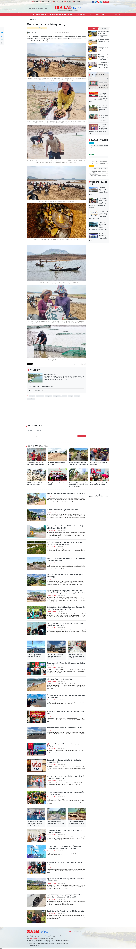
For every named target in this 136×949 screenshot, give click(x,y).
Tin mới (104, 28)
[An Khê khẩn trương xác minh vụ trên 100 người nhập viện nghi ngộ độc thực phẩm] (92, 64)
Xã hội (102, 14)
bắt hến (64, 396)
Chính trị (43, 14)
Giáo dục (66, 14)
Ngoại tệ (91, 154)
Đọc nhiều (93, 28)
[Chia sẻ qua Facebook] (2, 29)
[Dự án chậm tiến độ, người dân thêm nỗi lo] (92, 41)
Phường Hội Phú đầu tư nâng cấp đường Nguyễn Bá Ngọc (56, 823)
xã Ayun (32, 396)
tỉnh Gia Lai (48, 396)
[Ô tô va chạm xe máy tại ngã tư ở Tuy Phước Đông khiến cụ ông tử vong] (36, 700)
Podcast (49, 1)
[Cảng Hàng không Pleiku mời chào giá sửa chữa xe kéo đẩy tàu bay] (93, 189)
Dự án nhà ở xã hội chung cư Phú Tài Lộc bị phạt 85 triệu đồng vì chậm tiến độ (65, 527)
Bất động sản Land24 (100, 494)
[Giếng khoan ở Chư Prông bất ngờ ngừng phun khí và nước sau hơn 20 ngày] (77, 814)
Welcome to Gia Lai (58, 1)
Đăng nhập (106, 1)
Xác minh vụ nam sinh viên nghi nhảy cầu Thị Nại (64, 728)
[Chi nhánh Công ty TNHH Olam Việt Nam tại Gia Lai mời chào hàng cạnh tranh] (93, 213)
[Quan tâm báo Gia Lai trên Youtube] (98, 2)
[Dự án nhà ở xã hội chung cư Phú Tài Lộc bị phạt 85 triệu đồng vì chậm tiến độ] (36, 531)
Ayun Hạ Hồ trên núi (50, 374)
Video (29, 1)
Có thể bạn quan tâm (38, 446)
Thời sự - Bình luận (53, 14)
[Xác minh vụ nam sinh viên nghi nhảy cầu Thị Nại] (36, 733)
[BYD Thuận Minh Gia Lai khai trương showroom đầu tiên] (93, 235)
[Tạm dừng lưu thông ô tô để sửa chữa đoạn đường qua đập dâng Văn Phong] (36, 563)
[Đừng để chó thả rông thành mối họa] (36, 684)
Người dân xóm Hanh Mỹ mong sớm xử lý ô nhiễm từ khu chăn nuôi (65, 880)
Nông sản (92, 143)
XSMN (106, 494)
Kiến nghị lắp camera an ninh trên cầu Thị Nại (35, 655)
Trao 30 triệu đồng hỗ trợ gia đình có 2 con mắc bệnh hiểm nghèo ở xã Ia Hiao (65, 777)
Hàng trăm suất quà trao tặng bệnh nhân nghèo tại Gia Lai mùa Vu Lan (103, 57)
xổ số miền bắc (92, 494)
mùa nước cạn (31, 398)
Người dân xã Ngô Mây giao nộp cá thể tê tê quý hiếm (65, 911)
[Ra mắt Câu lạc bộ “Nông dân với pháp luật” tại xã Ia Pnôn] (36, 749)
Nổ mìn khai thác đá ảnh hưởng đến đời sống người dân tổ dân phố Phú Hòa (65, 624)
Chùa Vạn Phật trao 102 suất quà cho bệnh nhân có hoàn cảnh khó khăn (64, 831)
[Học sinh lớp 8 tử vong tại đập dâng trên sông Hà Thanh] (56, 647)
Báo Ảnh (36, 1)
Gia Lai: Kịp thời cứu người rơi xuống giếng (103, 48)
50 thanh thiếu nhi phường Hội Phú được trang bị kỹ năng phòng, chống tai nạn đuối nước (35, 823)
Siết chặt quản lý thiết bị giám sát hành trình (62, 510)
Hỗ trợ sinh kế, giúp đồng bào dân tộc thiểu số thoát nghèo (103, 108)
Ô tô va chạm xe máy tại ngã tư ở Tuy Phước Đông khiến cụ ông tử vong (66, 696)
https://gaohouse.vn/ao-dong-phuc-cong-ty (98, 496)
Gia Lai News (119, 14)
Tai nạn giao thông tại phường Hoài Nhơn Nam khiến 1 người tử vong (103, 34)
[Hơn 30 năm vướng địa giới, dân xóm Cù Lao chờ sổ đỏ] (36, 499)
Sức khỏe (72, 14)
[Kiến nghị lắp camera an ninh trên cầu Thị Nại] (36, 647)
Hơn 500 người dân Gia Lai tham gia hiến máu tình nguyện (99, 483)
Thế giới (38, 14)
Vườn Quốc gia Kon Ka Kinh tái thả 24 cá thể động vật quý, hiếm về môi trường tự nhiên (66, 608)
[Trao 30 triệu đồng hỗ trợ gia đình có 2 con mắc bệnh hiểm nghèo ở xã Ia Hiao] (36, 781)
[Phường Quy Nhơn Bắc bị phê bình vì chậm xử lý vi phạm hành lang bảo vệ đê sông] (78, 475)
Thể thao (108, 14)
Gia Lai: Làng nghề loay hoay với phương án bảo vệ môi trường (76, 656)
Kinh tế (61, 14)
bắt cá (70, 396)
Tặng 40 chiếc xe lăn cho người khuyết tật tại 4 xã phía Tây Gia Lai (98, 85)
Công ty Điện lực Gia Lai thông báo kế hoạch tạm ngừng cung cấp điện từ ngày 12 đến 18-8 (64, 847)
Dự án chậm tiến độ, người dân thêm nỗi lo (103, 41)
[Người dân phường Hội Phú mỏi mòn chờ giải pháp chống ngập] (36, 580)
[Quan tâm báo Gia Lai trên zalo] (96, 2)
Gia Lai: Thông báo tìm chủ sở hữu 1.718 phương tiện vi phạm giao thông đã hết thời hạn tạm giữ (98, 203)
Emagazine (68, 1)
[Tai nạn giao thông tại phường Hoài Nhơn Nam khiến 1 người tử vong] (92, 33)
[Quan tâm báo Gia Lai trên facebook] (93, 2)
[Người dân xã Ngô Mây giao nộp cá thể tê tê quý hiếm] (36, 916)
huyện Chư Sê (40, 396)
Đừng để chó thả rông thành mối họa (60, 679)
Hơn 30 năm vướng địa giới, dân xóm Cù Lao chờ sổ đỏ (66, 493)
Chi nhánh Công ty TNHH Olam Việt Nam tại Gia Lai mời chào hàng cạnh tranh (98, 215)
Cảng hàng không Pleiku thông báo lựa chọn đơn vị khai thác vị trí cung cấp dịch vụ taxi (98, 226)
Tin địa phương (98, 75)
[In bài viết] (2, 43)
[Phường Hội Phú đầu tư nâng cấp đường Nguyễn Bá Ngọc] (56, 814)
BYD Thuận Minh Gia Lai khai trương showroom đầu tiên (98, 237)
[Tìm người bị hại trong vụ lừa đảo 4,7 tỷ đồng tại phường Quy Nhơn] (36, 765)
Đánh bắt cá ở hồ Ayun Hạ (36, 391)
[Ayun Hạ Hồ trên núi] (35, 377)
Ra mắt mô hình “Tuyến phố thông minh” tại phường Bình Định (66, 664)
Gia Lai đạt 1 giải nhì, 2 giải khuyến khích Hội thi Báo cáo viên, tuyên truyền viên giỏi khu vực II (98, 129)
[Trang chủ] (28, 14)
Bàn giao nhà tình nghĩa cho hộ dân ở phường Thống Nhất (65, 713)
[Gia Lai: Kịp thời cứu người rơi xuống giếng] (92, 49)
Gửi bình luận (82, 436)
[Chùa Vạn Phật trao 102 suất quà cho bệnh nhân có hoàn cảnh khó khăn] (36, 835)
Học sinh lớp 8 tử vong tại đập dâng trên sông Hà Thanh (55, 656)
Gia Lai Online (37, 931)
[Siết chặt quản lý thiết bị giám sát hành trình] (36, 515)
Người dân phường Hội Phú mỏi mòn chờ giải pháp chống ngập (65, 576)
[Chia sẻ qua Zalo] (2, 32)
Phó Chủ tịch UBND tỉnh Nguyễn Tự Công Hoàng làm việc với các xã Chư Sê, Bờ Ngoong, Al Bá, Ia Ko (98, 97)
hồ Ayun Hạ (57, 396)
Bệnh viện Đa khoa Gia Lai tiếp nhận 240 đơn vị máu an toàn (66, 864)
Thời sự (32, 14)
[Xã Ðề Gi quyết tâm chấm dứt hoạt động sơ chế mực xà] (36, 475)
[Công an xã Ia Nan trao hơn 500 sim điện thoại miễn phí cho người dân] (36, 797)
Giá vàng (91, 165)
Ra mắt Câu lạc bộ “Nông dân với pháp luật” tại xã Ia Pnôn (66, 745)
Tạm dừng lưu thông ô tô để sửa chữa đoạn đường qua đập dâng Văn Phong (66, 559)
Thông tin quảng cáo (98, 183)
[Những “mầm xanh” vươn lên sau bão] (57, 475)
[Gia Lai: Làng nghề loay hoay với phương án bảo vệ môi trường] (77, 647)
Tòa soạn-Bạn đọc (31, 19)
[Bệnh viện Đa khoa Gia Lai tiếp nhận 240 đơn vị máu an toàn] (36, 868)
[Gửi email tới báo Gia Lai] (101, 2)
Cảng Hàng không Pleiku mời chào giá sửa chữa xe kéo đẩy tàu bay (98, 191)
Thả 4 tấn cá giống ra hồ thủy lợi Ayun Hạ (41, 386)
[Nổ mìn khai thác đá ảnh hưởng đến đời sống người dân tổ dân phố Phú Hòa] (36, 628)
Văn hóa (92, 14)
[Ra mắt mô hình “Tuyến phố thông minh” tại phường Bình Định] (36, 668)
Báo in (42, 1)
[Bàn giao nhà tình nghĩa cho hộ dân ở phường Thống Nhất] (36, 717)
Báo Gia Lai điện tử (68, 8)
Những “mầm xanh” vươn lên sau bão (56, 483)
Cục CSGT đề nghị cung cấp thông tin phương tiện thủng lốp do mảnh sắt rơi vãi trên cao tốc (64, 896)
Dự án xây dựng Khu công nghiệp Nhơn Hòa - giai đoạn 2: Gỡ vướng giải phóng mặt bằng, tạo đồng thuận (66, 592)
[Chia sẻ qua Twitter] (2, 36)
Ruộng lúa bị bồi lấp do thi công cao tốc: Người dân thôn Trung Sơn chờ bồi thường (65, 543)
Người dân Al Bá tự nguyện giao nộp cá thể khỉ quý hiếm (103, 118)
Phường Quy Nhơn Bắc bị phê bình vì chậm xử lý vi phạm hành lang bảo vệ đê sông (78, 484)
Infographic (77, 1)
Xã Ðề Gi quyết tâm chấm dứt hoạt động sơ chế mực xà (35, 483)
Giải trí (97, 14)
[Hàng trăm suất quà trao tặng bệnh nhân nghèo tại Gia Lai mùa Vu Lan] (92, 56)
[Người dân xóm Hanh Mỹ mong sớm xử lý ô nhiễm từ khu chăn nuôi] (36, 884)
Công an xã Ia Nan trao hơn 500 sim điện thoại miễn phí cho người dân (65, 793)
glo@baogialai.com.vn (35, 938)
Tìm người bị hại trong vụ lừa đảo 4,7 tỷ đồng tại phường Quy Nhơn (64, 761)
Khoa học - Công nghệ (82, 14)
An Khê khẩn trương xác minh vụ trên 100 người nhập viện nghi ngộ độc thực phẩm (98, 66)
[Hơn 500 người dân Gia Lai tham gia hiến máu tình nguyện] (99, 475)
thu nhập (77, 396)
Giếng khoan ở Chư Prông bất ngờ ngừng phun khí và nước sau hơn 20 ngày (76, 823)
